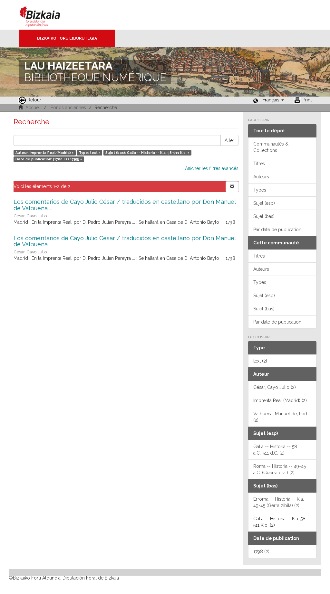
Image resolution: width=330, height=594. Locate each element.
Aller (229, 140)
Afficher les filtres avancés (211, 168)
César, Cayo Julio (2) (274, 387)
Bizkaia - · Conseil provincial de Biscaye (46, 15)
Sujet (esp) (264, 203)
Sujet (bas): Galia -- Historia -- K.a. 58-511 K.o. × (147, 153)
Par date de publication (277, 229)
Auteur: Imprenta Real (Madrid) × (44, 153)
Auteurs (261, 176)
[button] (273, 100)
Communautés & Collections (270, 147)
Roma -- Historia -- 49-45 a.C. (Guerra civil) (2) (279, 469)
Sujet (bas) (264, 216)
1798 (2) (261, 551)
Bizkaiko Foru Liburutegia (67, 38)
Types (259, 190)
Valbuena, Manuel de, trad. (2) (280, 417)
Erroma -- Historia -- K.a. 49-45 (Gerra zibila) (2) (278, 502)
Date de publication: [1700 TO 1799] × (48, 159)
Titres (259, 163)
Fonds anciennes (68, 107)
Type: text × (89, 153)
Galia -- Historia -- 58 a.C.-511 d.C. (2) (275, 450)
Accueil (33, 107)
